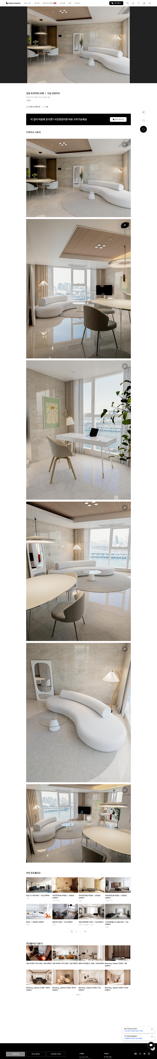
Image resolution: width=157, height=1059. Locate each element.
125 (85, 931)
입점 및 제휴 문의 (36, 1054)
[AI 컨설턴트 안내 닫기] (152, 1029)
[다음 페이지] (90, 931)
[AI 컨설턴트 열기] (151, 1045)
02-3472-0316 (83, 1057)
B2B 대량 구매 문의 (56, 1054)
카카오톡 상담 (15, 1054)
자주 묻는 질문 (107, 1057)
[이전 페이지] (67, 931)
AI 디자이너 (117, 3)
